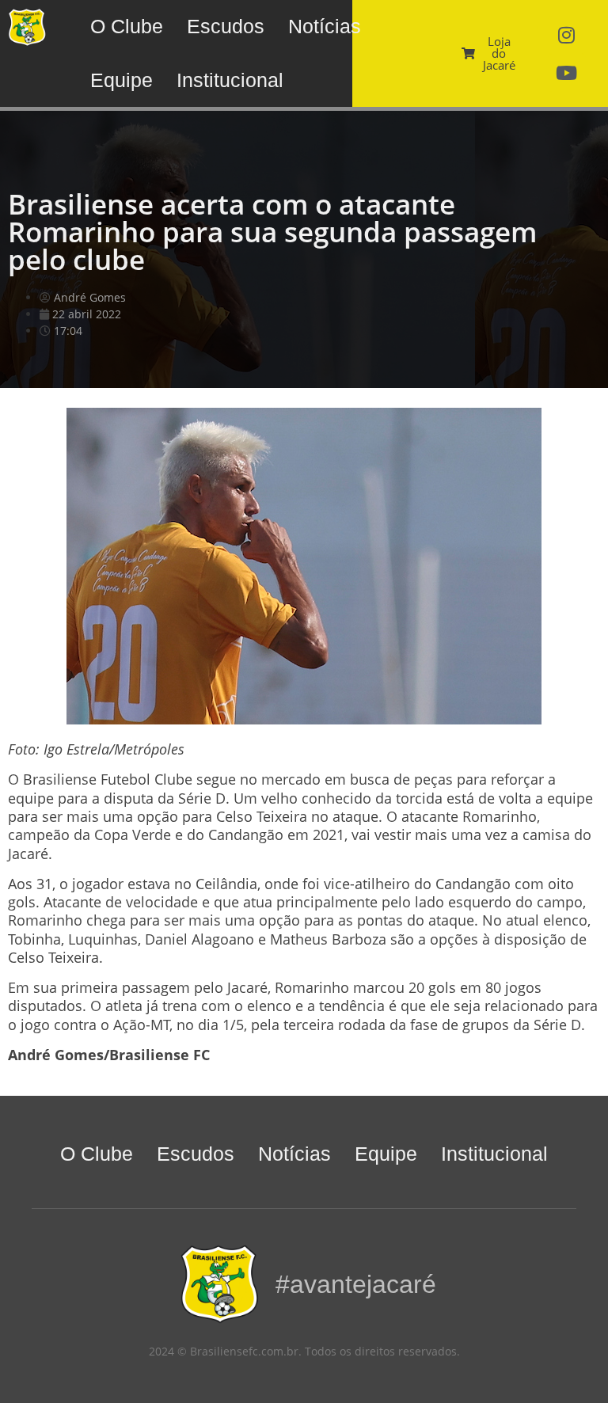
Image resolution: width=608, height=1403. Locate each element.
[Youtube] (567, 73)
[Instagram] (567, 35)
